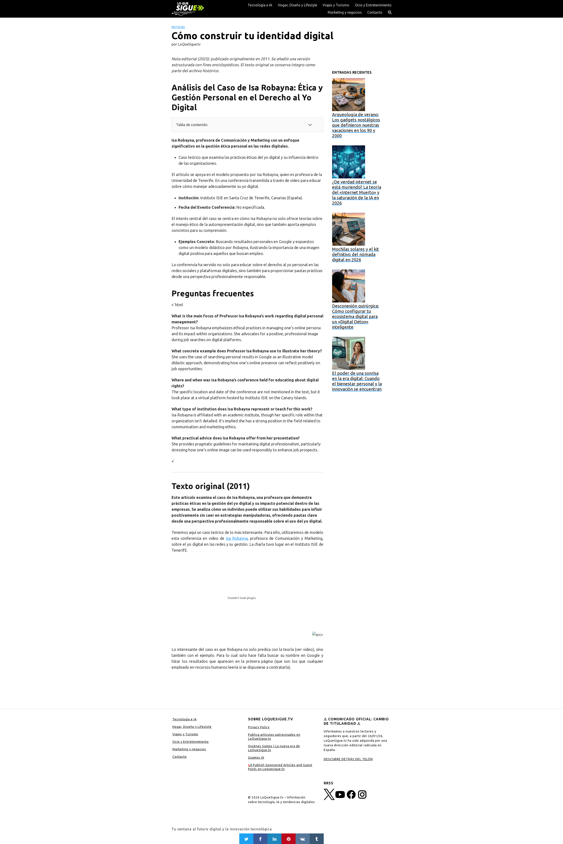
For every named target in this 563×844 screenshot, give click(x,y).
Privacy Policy (259, 727)
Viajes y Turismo (336, 5)
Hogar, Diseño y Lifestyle (297, 5)
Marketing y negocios (345, 12)
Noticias (178, 27)
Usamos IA (256, 757)
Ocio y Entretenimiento (373, 5)
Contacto (374, 12)
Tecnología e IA (260, 5)
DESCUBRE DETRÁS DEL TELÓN (348, 759)
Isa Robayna (237, 538)
